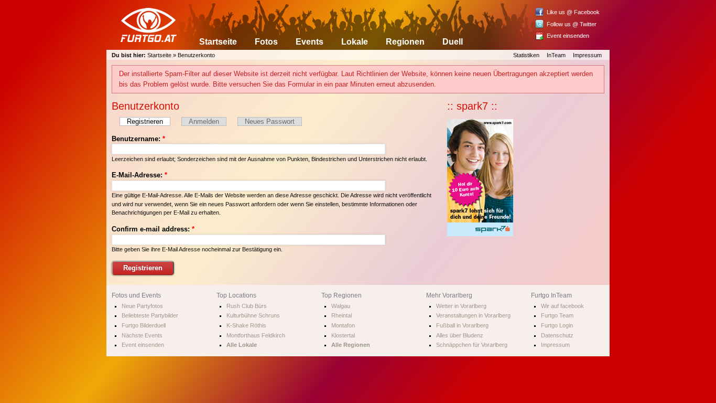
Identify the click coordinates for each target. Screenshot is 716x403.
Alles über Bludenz (459, 335)
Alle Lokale (241, 345)
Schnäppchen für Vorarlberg (471, 345)
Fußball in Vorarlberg (462, 325)
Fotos (266, 41)
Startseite (218, 41)
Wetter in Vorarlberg (461, 306)
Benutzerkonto (196, 55)
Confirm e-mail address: (153, 229)
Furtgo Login (557, 325)
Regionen (405, 41)
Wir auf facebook (562, 306)
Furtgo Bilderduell (144, 325)
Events (309, 41)
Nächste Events (142, 335)
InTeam (556, 55)
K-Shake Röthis (246, 325)
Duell (452, 41)
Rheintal (341, 315)
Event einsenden (568, 36)
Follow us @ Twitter (571, 24)
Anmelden (204, 121)
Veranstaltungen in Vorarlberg (473, 315)
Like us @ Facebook (573, 12)
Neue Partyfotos (142, 306)
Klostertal (343, 335)
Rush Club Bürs (246, 306)
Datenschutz (557, 335)
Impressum (587, 55)
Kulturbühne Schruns (253, 315)
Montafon (343, 325)
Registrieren (145, 121)
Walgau (340, 306)
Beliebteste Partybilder (150, 315)
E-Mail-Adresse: (139, 175)
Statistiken (526, 55)
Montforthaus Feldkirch (255, 335)
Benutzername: (138, 139)
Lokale (354, 41)
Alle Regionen (350, 345)
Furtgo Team (557, 315)
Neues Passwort (270, 121)
